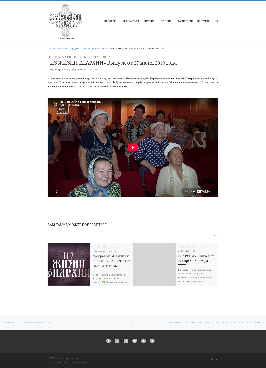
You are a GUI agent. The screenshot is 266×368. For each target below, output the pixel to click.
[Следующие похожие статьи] (214, 234)
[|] (65, 20)
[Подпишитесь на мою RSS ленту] (212, 359)
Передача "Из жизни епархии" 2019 (87, 48)
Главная (51, 48)
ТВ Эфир (62, 48)
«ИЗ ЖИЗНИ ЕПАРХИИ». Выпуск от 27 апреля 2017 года (196, 256)
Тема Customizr (82, 363)
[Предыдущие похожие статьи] (206, 234)
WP (60, 363)
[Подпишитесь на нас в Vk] (217, 359)
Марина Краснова (58, 70)
